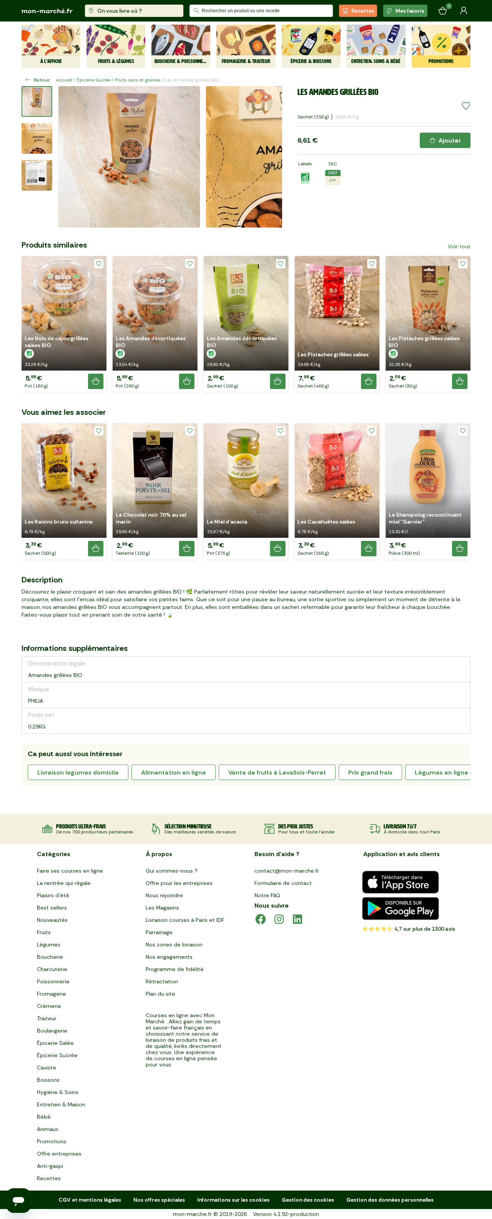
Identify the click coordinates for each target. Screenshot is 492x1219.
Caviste (46, 1067)
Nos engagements (169, 956)
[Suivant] (271, 157)
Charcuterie (52, 969)
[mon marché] (47, 10)
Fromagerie (51, 993)
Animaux (47, 1129)
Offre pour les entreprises (179, 883)
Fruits (44, 932)
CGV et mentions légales (89, 1200)
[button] (64, 324)
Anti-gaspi (50, 1165)
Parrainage (159, 932)
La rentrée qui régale (64, 883)
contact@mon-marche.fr (286, 870)
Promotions (51, 1141)
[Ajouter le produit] (95, 381)
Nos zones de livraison (174, 944)
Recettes (362, 10)
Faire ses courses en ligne (70, 870)
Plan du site (160, 993)
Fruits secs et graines (137, 80)
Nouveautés (52, 919)
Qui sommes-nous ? (172, 870)
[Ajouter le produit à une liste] (465, 106)
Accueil (64, 80)
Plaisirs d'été (53, 895)
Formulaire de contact (283, 883)
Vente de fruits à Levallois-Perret (277, 772)
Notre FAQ (267, 895)
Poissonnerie (53, 981)
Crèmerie (49, 1006)
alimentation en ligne (173, 772)
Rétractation (162, 981)
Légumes (48, 944)
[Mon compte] (463, 11)
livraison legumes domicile (78, 772)
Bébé (44, 1116)
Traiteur (47, 1018)
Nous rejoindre (164, 895)
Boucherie (50, 956)
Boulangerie (52, 1030)
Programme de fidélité (175, 969)
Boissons (48, 1079)
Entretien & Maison (61, 1104)
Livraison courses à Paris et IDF (185, 919)
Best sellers (52, 907)
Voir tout (459, 246)
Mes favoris (410, 10)
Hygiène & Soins (57, 1092)
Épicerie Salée (55, 1042)
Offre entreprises (59, 1153)
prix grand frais (370, 772)
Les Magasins (162, 907)
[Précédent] (69, 157)
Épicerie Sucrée (93, 80)
